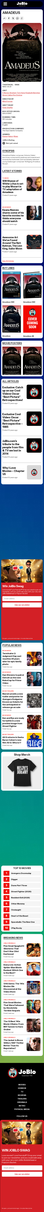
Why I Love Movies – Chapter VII (13, 471)
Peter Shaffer (7, 107)
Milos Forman (7, 101)
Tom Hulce (21, 93)
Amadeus (6, 336)
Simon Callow (7, 95)
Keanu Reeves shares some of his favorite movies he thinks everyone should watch (13, 216)
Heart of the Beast (19, 916)
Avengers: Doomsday (21, 873)
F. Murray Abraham (9, 93)
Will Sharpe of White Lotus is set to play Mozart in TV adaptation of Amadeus (12, 187)
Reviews (22, 1095)
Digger (14, 879)
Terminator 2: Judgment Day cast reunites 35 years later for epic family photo (11, 658)
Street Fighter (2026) (21, 891)
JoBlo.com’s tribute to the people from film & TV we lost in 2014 (13, 447)
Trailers (22, 1099)
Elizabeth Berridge (33, 93)
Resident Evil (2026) (20, 897)
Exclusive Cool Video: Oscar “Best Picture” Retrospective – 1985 (12, 420)
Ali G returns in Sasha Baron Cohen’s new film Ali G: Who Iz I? (13, 740)
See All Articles (8, 261)
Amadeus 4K (28, 336)
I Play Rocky (16, 928)
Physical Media (22, 1109)
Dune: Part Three (19, 885)
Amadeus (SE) (8, 302)
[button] (5, 4)
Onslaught (16, 910)
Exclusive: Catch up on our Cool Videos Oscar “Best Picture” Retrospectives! (12, 394)
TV (22, 1092)
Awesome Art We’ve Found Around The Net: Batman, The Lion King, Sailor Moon (12, 243)
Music (16, 136)
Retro (22, 1106)
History (10, 136)
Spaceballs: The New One (23, 922)
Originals (22, 1102)
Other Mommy (18, 904)
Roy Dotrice (17, 95)
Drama (5, 136)
